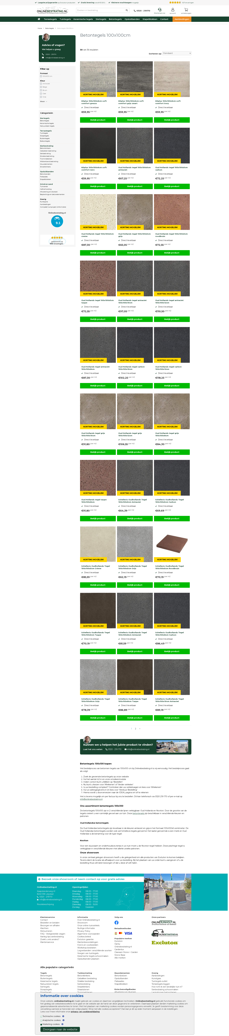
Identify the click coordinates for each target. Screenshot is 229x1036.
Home (40, 28)
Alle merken (120, 958)
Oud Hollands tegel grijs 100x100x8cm (167, 434)
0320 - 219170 (51, 54)
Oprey (117, 944)
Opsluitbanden (132, 19)
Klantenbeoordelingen (87, 942)
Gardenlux (119, 949)
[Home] (52, 10)
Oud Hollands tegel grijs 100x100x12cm (130, 434)
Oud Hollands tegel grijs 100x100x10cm (93, 434)
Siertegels (101, 19)
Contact (164, 19)
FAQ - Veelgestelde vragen (52, 934)
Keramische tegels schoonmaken (92, 956)
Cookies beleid (84, 936)
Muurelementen (46, 164)
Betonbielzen (120, 975)
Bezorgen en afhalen (50, 925)
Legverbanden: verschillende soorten (94, 950)
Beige (45, 87)
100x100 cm (47, 76)
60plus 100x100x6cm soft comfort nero (94, 168)
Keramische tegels (83, 19)
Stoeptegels (44, 136)
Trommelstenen (46, 159)
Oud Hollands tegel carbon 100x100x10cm (131, 368)
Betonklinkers (45, 148)
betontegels (139, 813)
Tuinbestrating (84, 973)
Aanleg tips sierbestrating (52, 936)
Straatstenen (83, 989)
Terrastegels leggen (161, 984)
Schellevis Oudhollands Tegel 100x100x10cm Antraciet (169, 700)
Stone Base (119, 955)
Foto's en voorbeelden (87, 945)
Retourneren (46, 931)
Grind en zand (46, 184)
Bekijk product (97, 120)
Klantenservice (47, 942)
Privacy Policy (83, 931)
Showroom (82, 923)
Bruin (45, 90)
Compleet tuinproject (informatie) (53, 207)
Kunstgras (44, 202)
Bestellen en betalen (50, 923)
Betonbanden (45, 174)
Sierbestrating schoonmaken (165, 989)
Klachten (44, 928)
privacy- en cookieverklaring (85, 1011)
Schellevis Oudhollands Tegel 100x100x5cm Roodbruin (169, 567)
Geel (44, 93)
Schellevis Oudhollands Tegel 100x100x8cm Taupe (132, 700)
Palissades (44, 177)
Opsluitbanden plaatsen (88, 959)
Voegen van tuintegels (87, 953)
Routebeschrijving (45, 904)
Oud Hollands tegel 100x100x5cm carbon (171, 168)
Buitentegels (45, 138)
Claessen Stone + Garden (126, 952)
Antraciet (46, 84)
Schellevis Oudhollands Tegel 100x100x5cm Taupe (95, 633)
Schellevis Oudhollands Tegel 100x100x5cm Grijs (132, 567)
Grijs (44, 97)
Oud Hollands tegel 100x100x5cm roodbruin (171, 235)
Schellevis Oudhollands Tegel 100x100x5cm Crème (95, 567)
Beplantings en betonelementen (52, 194)
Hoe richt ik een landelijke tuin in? (167, 987)
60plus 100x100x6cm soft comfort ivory (168, 102)
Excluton (63, 3)
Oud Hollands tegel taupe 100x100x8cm (94, 501)
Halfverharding (46, 189)
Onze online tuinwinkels (88, 925)
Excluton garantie (85, 939)
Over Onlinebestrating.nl (88, 920)
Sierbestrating (46, 146)
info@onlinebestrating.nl (55, 58)
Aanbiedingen (182, 19)
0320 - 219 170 (114, 749)
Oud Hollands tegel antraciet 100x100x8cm (95, 368)
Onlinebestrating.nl (123, 946)
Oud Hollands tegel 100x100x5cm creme (97, 235)
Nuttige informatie (86, 928)
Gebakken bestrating (48, 151)
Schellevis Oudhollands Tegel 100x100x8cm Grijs (95, 700)
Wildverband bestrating (49, 161)
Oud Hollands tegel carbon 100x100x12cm (168, 368)
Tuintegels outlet (159, 981)
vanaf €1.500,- (93, 3)
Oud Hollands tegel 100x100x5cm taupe (97, 301)
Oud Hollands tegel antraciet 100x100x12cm (169, 301)
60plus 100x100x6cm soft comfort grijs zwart (131, 102)
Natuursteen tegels (47, 126)
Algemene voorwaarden (88, 934)
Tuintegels (65, 19)
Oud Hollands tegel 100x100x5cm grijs (134, 235)
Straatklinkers (45, 167)
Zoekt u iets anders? (49, 939)
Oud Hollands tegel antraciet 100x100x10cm (132, 301)
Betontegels (115, 19)
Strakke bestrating (47, 156)
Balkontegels (45, 141)
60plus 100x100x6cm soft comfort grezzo (94, 102)
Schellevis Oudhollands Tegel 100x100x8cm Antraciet (132, 633)
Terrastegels (50, 19)
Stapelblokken (150, 19)
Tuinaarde (44, 186)
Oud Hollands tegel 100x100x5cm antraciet (134, 168)
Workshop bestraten (86, 948)
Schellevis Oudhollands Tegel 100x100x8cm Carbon (169, 633)
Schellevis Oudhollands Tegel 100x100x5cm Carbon (169, 501)
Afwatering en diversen (49, 192)
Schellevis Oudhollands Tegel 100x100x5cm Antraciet (132, 501)
